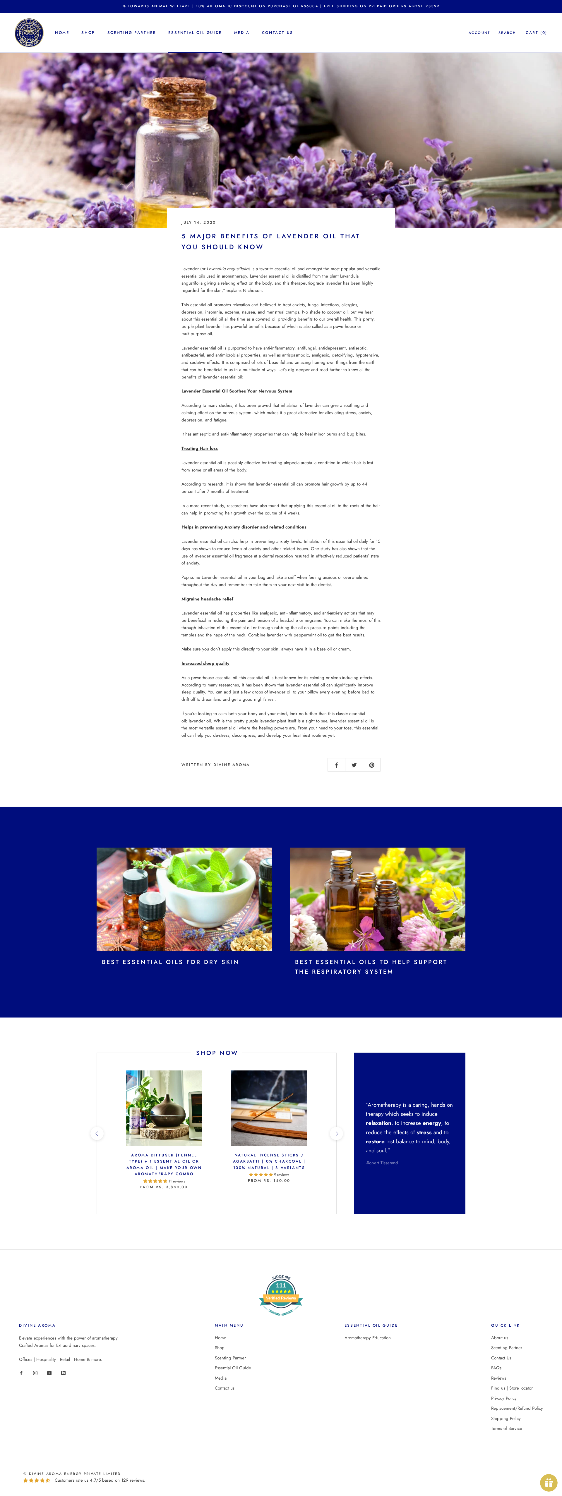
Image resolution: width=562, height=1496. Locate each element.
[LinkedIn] (63, 1372)
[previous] (96, 1133)
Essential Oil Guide (195, 32)
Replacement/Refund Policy (517, 1408)
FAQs (496, 1368)
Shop (88, 32)
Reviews (498, 1378)
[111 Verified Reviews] (281, 1319)
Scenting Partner (131, 32)
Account (479, 32)
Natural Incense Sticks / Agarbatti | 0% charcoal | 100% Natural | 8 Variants (269, 1161)
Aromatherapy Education (368, 1338)
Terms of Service (506, 1428)
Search (507, 32)
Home (62, 32)
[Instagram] (35, 1372)
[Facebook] (21, 1372)
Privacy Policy (504, 1398)
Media (242, 32)
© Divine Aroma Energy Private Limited (72, 1473)
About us (499, 1338)
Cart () (536, 32)
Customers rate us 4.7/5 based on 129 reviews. (100, 1480)
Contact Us (501, 1358)
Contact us (277, 32)
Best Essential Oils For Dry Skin (171, 962)
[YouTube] (49, 1372)
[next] (336, 1133)
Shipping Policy (506, 1418)
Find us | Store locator (512, 1388)
